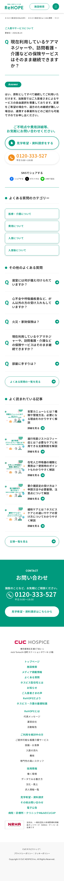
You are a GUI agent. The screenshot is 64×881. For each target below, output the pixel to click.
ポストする (34, 178)
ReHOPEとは (32, 711)
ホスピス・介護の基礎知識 (32, 703)
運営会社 (32, 721)
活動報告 (32, 727)
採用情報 (32, 768)
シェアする (18, 178)
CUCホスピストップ (31, 849)
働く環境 (32, 773)
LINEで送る (49, 178)
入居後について (17, 250)
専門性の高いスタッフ (32, 760)
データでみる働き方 (32, 779)
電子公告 (32, 807)
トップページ (32, 661)
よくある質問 (32, 677)
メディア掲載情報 (32, 672)
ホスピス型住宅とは (32, 682)
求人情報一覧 (32, 789)
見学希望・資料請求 (32, 797)
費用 (32, 755)
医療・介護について (19, 214)
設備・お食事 (32, 745)
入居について (16, 238)
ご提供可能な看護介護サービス (32, 739)
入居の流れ (32, 750)
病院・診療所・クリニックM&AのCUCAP (32, 813)
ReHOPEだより (32, 698)
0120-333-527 (35, 594)
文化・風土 (32, 784)
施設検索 (39, 6)
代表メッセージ (32, 716)
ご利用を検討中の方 (32, 734)
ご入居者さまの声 (32, 693)
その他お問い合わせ (32, 802)
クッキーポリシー (42, 853)
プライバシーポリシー (23, 853)
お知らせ (32, 687)
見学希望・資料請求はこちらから (32, 611)
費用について (16, 226)
